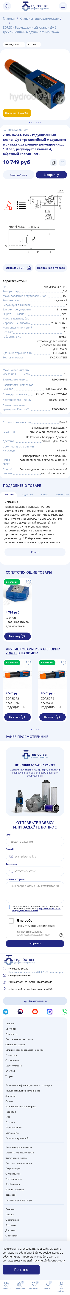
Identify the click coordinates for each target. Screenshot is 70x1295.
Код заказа (27, 494)
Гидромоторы (12, 1168)
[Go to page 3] (36, 729)
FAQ (7, 1117)
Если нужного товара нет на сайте (24, 1049)
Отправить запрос (15, 1044)
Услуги (9, 1076)
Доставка (10, 1096)
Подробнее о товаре (51, 268)
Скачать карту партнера (18, 1200)
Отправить (35, 943)
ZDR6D (11, 653)
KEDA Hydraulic (13, 1065)
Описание (8, 494)
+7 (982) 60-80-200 (18, 968)
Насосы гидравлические (18, 1147)
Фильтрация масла (16, 1157)
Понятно (21, 1269)
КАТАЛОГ (10, 1070)
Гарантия (10, 1111)
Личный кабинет (14, 1189)
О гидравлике (13, 1173)
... (5, 23)
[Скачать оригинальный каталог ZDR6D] (7, 205)
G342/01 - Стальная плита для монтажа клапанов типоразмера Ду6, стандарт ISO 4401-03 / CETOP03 (17, 622)
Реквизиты (11, 1034)
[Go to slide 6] (40, 122)
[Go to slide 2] (31, 122)
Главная (9, 18)
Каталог (9, 1214)
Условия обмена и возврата (20, 1106)
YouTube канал (13, 1179)
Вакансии (10, 1194)
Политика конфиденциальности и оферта (28, 1085)
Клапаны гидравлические (39, 18)
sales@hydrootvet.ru (19, 975)
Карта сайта (12, 1132)
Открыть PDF (15, 268)
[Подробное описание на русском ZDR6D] (21, 205)
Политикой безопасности (49, 1260)
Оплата (9, 1101)
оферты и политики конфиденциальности (36, 909)
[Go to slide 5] (38, 122)
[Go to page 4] (38, 729)
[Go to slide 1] (29, 122)
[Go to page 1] (31, 729)
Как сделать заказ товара (19, 1039)
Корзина (10, 1122)
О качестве (11, 1055)
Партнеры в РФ (13, 1127)
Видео (44, 494)
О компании (12, 1060)
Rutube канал (12, 1184)
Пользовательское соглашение (22, 1090)
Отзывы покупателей (17, 1138)
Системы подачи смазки (18, 1163)
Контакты (10, 1028)
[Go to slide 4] (36, 122)
